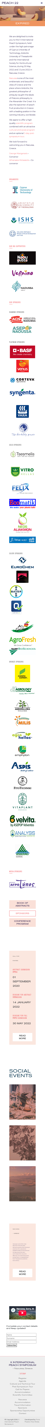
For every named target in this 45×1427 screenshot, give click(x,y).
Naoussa (13, 78)
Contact (22, 1413)
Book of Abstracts (23, 904)
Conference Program (22, 922)
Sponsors (22, 913)
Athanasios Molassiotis (19, 160)
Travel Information (22, 1405)
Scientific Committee (22, 1395)
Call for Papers (22, 1389)
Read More (22, 1037)
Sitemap (23, 1374)
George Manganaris (18, 153)
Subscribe (11, 1345)
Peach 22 (10, 3)
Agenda (22, 1381)
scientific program (24, 123)
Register (22, 1378)
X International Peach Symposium (12, 1422)
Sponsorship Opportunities (22, 1411)
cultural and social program (22, 130)
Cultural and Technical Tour (22, 1384)
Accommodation (22, 1392)
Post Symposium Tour (22, 1387)
